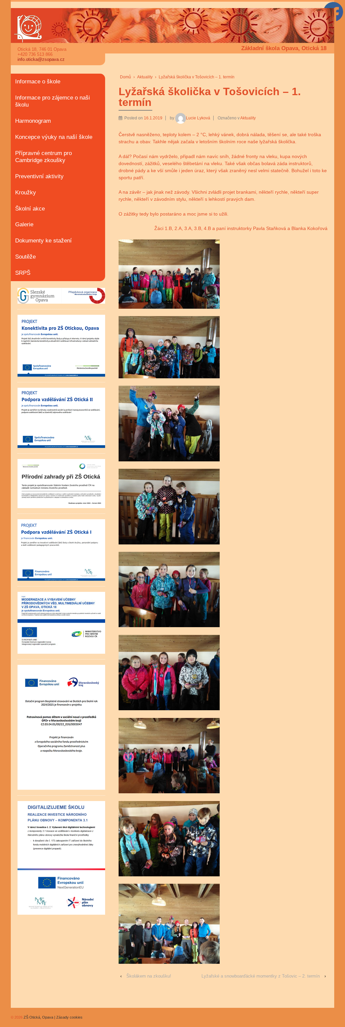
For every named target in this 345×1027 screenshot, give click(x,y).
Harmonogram (33, 121)
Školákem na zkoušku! (148, 976)
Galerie (24, 224)
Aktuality (145, 77)
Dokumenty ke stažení (43, 240)
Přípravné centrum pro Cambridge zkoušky (43, 156)
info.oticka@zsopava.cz (41, 59)
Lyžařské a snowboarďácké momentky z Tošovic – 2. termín (260, 976)
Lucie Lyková (198, 118)
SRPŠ (22, 273)
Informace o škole (37, 81)
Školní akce (30, 208)
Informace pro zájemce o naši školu (52, 101)
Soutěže (25, 257)
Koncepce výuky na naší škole (53, 137)
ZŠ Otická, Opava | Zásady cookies (53, 1017)
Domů (125, 77)
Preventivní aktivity (39, 176)
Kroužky (25, 192)
